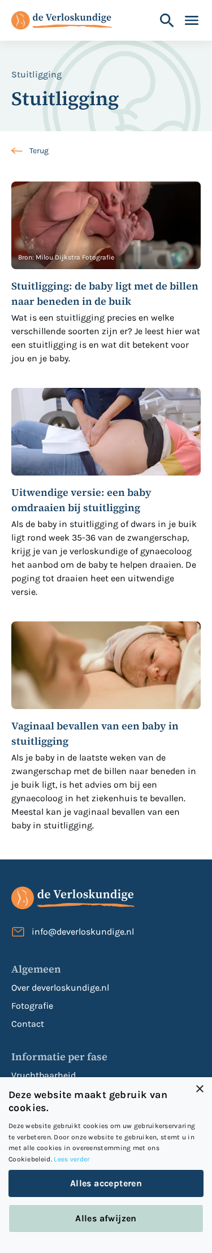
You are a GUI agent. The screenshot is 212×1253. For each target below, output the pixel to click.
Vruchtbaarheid (43, 1075)
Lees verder (71, 1159)
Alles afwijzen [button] (106, 1218)
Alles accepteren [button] (106, 1183)
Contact (27, 1023)
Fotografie (32, 1005)
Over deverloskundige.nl (60, 987)
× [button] (199, 1089)
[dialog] (106, 1165)
